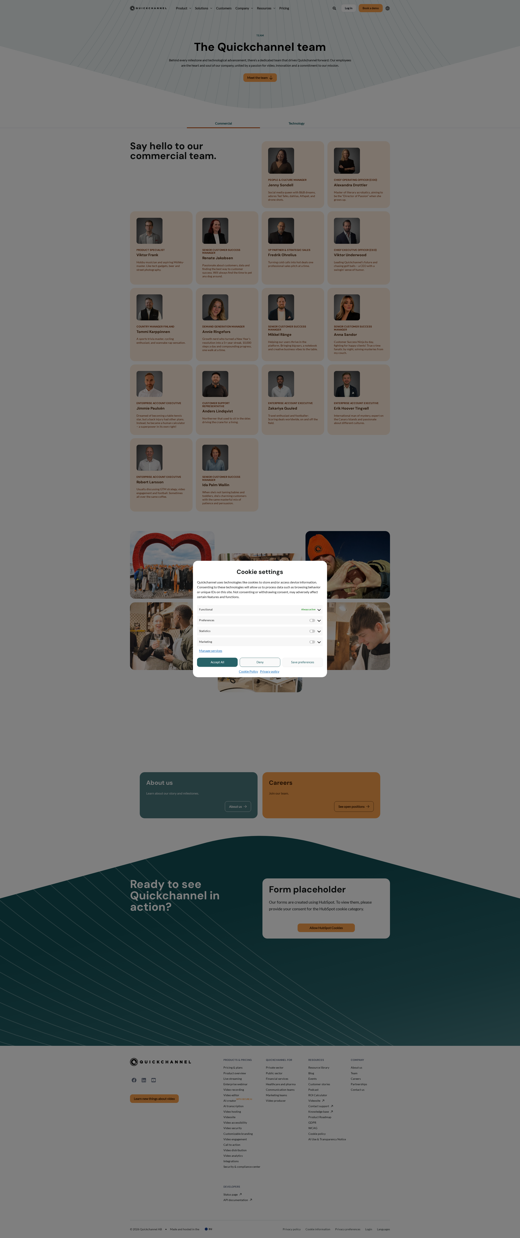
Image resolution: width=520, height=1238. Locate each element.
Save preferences (302, 662)
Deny (260, 662)
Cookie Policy (248, 671)
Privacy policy (269, 671)
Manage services (210, 651)
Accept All (217, 662)
